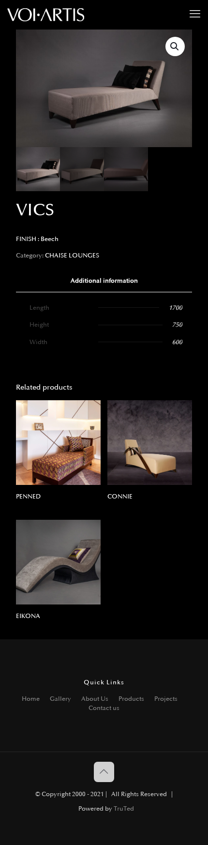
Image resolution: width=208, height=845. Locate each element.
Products (131, 699)
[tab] (104, 281)
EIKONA (28, 616)
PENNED (28, 496)
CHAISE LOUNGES (72, 255)
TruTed (124, 809)
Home (31, 699)
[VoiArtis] (45, 14)
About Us (94, 699)
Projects (166, 699)
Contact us (104, 708)
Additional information (104, 281)
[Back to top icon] (104, 772)
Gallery (60, 699)
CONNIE (120, 496)
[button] (175, 46)
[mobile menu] (195, 14)
